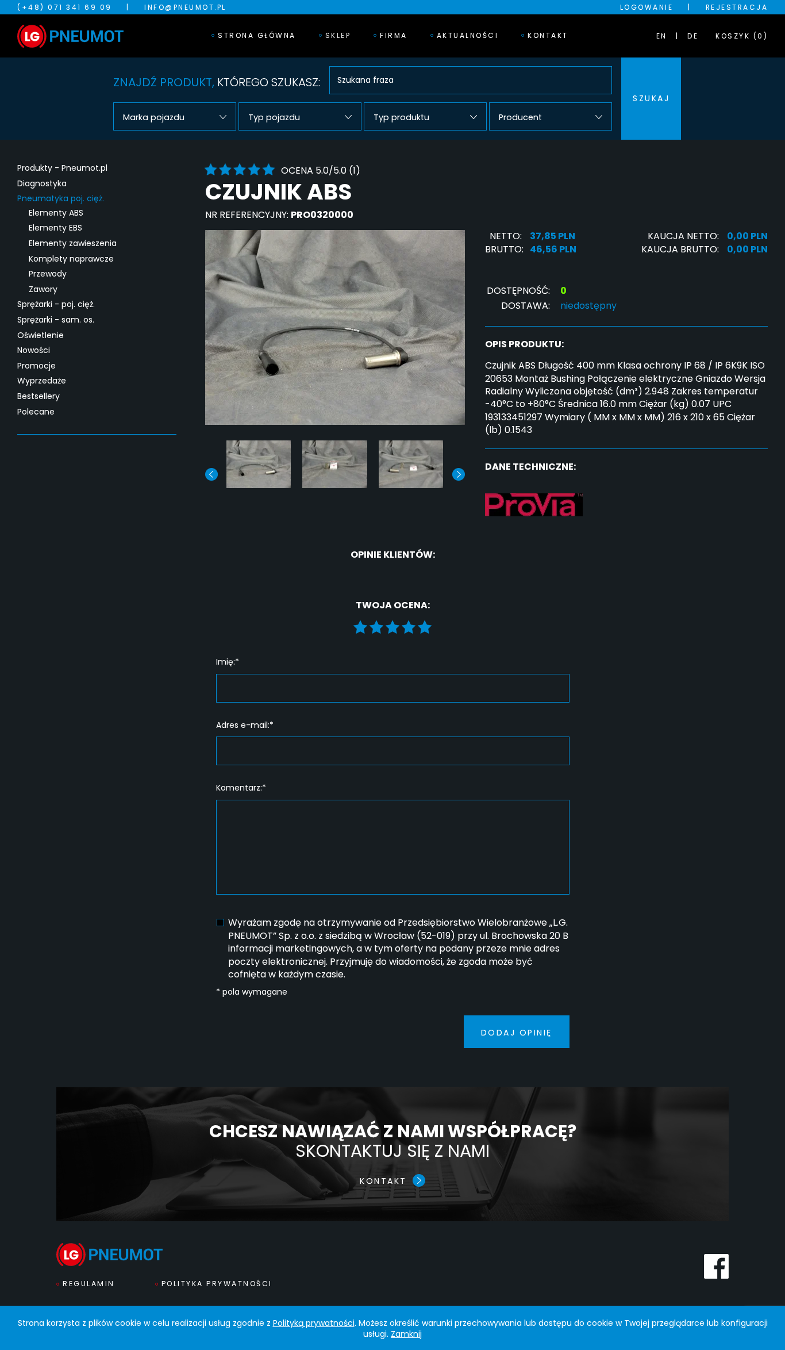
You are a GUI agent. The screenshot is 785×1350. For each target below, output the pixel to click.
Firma (393, 35)
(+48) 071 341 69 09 (64, 7)
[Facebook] (716, 1266)
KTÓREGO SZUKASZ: (216, 82)
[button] (458, 474)
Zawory (43, 289)
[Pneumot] (70, 36)
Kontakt (548, 35)
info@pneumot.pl (185, 7)
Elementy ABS (56, 213)
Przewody (48, 274)
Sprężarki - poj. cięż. (56, 304)
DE (692, 36)
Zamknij (406, 1334)
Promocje (36, 365)
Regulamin (89, 1283)
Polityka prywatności (216, 1283)
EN (661, 36)
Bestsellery (38, 396)
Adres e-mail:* (245, 725)
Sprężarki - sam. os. (55, 320)
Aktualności (468, 35)
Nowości (33, 350)
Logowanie (647, 7)
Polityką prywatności (314, 1323)
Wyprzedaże (41, 380)
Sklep (338, 35)
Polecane (36, 411)
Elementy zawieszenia (73, 243)
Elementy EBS (55, 228)
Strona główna (257, 35)
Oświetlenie (40, 335)
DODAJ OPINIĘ (516, 1032)
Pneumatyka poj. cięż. (60, 198)
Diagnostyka (42, 183)
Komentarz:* (241, 788)
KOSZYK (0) (741, 36)
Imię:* (227, 662)
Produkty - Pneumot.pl (62, 168)
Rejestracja (737, 7)
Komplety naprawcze (71, 259)
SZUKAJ (651, 98)
